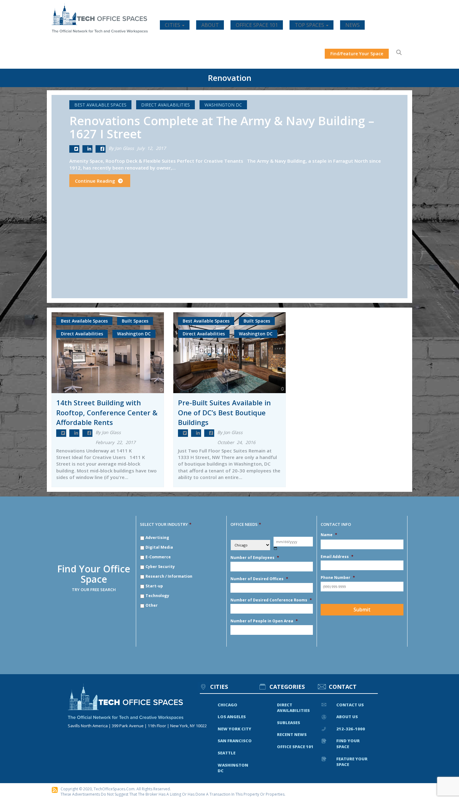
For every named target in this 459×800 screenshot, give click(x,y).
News (352, 25)
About (210, 25)
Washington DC (223, 105)
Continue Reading (95, 181)
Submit (362, 609)
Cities (173, 25)
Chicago (227, 705)
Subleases (288, 722)
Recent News (292, 734)
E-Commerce (158, 557)
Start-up (154, 586)
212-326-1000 (350, 729)
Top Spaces (310, 25)
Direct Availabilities (165, 105)
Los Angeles (232, 716)
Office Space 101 (257, 25)
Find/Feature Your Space (356, 54)
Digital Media (159, 547)
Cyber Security (160, 566)
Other (152, 605)
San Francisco (235, 740)
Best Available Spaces (100, 105)
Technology (157, 595)
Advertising (157, 537)
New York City (234, 729)
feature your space (352, 762)
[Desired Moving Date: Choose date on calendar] (276, 548)
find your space (348, 743)
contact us (350, 705)
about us (347, 716)
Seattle (226, 753)
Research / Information (169, 576)
